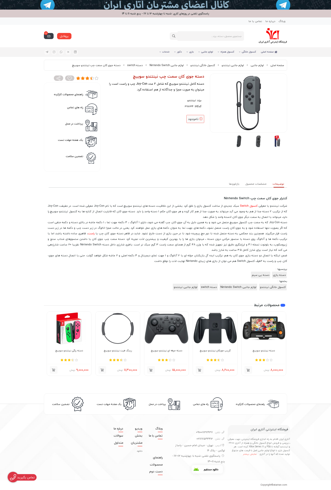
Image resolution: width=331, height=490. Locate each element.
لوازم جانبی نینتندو (233, 65)
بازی (191, 52)
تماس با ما (255, 21)
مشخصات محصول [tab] (255, 183)
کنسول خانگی (249, 52)
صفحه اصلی (267, 52)
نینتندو (191, 100)
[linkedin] (75, 52)
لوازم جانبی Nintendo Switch (167, 65)
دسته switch (135, 65)
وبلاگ (282, 21)
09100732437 (208, 432)
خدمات (166, 52)
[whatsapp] (61, 52)
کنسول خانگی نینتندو (202, 65)
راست (91, 233)
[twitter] (68, 52)
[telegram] (47, 52)
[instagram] (54, 52)
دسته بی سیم (260, 275)
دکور (179, 52)
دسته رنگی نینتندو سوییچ (69, 351)
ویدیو (138, 428)
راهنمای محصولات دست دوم (156, 464)
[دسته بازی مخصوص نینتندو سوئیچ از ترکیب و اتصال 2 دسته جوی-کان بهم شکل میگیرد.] (69, 328)
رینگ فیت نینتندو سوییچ (118, 351)
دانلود (139, 451)
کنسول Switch (249, 205)
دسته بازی (279, 275)
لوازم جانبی (207, 52)
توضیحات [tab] (278, 183)
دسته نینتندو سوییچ (264, 351)
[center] (174, 36)
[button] (248, 370)
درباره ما (270, 21)
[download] (207, 469)
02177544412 (208, 438)
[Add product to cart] (102, 370)
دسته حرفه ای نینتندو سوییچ (166, 351)
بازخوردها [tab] (234, 183)
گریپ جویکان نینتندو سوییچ (215, 351)
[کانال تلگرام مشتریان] (165, 5)
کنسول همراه (227, 52)
